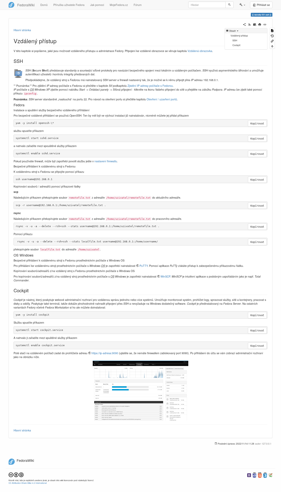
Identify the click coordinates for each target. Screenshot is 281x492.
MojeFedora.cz (119, 5)
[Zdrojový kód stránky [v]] (272, 30)
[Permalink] (264, 24)
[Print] (259, 24)
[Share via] (244, 24)
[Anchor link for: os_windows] (35, 255)
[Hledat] (229, 5)
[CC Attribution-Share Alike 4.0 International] (16, 474)
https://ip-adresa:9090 (105, 353)
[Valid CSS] (265, 474)
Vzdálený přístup (239, 35)
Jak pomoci (97, 5)
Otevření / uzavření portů (162, 99)
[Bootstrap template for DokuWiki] (249, 474)
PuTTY (144, 266)
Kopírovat (257, 123)
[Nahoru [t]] (272, 46)
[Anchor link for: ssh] (25, 60)
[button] (242, 5)
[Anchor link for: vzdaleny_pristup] (59, 41)
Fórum (138, 5)
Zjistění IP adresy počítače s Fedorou (150, 86)
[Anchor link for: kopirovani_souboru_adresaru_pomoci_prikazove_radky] (81, 186)
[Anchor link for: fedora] (26, 104)
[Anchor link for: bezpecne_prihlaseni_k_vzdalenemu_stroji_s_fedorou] (77, 166)
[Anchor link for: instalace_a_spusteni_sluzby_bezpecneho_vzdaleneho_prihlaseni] (90, 110)
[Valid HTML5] (260, 474)
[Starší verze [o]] (272, 35)
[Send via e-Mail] (254, 24)
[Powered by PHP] (254, 474)
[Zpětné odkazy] (272, 40)
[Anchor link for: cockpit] (31, 290)
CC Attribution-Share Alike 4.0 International (28, 482)
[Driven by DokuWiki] (270, 474)
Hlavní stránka (22, 30)
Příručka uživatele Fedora (68, 5)
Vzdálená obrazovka (200, 51)
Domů (44, 5)
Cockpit (236, 45)
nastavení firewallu (105, 161)
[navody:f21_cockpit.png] (140, 391)
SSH (234, 40)
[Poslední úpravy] (249, 24)
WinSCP (165, 276)
